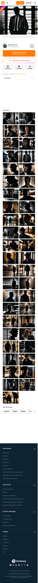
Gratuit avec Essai (19, 53)
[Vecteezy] (3, 3)
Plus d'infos (7, 77)
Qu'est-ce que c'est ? (21, 74)
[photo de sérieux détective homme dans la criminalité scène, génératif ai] (11, 117)
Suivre (32, 47)
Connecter (28, 3)
